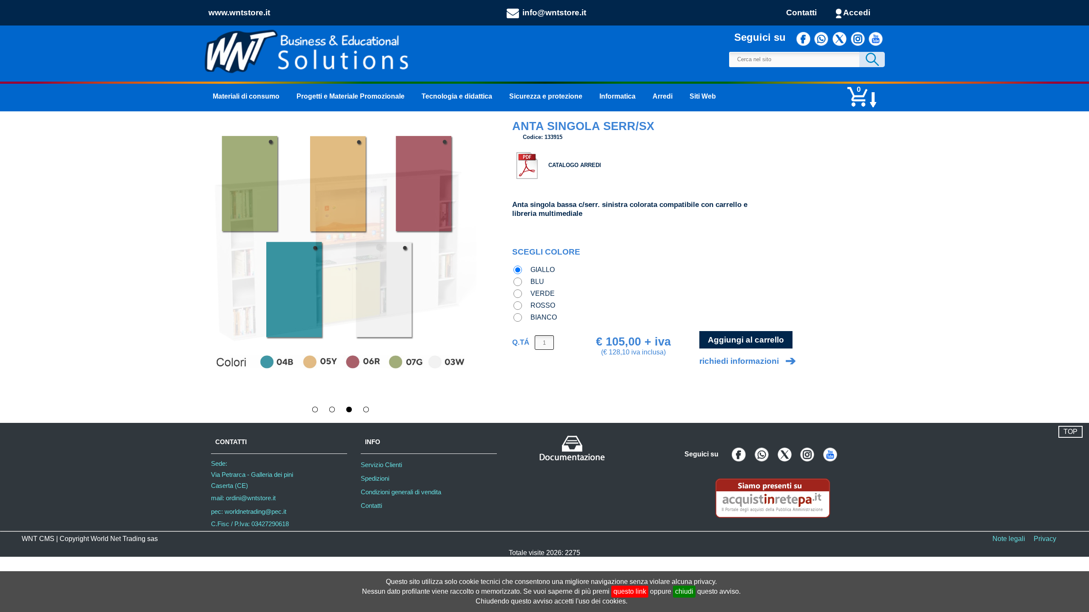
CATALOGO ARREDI (574, 165)
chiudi (684, 591)
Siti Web (703, 96)
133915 (553, 137)
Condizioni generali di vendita (401, 492)
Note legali (1008, 538)
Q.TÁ (520, 342)
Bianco (543, 317)
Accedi (856, 12)
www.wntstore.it (239, 12)
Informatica (617, 96)
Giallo (542, 269)
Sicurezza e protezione (545, 96)
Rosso (542, 305)
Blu (537, 281)
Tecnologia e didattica (457, 96)
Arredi (663, 96)
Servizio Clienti (381, 465)
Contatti (801, 12)
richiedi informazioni (739, 361)
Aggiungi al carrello (746, 339)
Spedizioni (375, 478)
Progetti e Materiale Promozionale (350, 96)
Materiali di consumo (246, 96)
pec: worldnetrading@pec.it (248, 511)
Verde (542, 293)
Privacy (1045, 538)
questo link (629, 591)
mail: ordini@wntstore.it (243, 498)
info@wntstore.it (554, 12)
